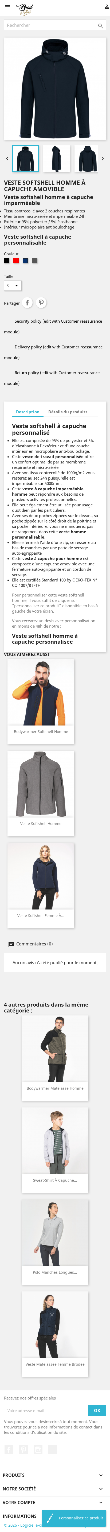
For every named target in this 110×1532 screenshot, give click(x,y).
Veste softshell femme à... (40, 915)
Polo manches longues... (55, 1272)
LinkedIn (52, 1449)
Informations (20, 1516)
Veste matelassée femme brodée (55, 1364)
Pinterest (41, 302)
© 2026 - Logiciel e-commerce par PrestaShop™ (47, 1525)
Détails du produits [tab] (67, 411)
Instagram (38, 1449)
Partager (27, 302)
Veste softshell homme (40, 823)
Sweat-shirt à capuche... (55, 1180)
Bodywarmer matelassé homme (55, 1088)
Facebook (9, 1449)
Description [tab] (28, 411)
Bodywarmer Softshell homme (41, 731)
